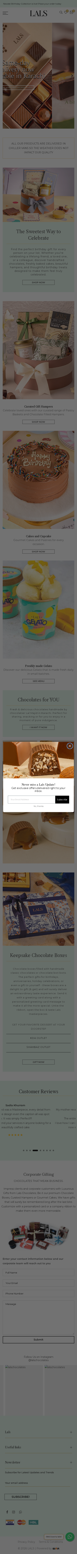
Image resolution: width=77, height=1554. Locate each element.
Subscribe (62, 799)
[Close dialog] (70, 746)
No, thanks (38, 806)
